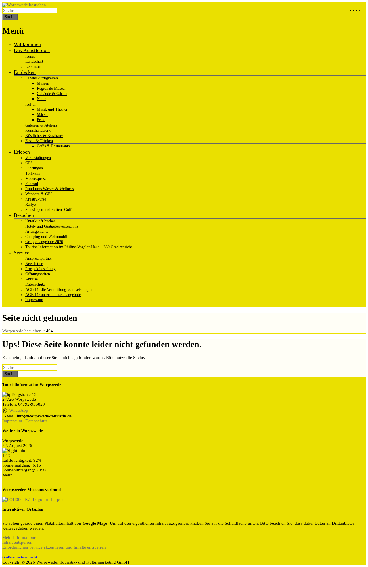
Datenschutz (35, 284)
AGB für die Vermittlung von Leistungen (58, 289)
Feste (41, 120)
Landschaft (34, 61)
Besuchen (24, 215)
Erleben (22, 152)
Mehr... (8, 475)
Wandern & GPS (39, 194)
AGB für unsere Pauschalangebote (53, 295)
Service (21, 252)
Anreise (31, 279)
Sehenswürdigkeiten (41, 78)
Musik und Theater (52, 109)
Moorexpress (35, 178)
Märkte (42, 114)
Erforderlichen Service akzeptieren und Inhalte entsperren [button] (54, 547)
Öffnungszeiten (37, 274)
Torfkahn (32, 173)
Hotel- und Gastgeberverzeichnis (51, 226)
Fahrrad (31, 184)
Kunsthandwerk (38, 130)
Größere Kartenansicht (19, 557)
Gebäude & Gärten (52, 93)
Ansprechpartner (38, 258)
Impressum (34, 300)
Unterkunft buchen (40, 221)
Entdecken (25, 72)
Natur (41, 99)
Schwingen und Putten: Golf (48, 209)
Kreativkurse (35, 199)
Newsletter (34, 263)
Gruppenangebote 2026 (44, 242)
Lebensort (33, 66)
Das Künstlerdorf (32, 50)
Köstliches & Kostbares (44, 135)
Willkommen (27, 44)
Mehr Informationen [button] (20, 537)
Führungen (34, 168)
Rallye (30, 204)
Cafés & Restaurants (53, 146)
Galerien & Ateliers (41, 125)
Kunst (30, 56)
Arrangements (36, 231)
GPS (29, 163)
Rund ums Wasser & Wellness (49, 189)
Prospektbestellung (40, 269)
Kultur (30, 104)
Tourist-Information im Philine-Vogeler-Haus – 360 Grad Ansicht (78, 247)
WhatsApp (18, 410)
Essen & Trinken (39, 141)
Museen (43, 83)
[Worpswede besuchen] (24, 5)
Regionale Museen (51, 88)
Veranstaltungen (38, 158)
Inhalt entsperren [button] (17, 542)
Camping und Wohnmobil (46, 236)
